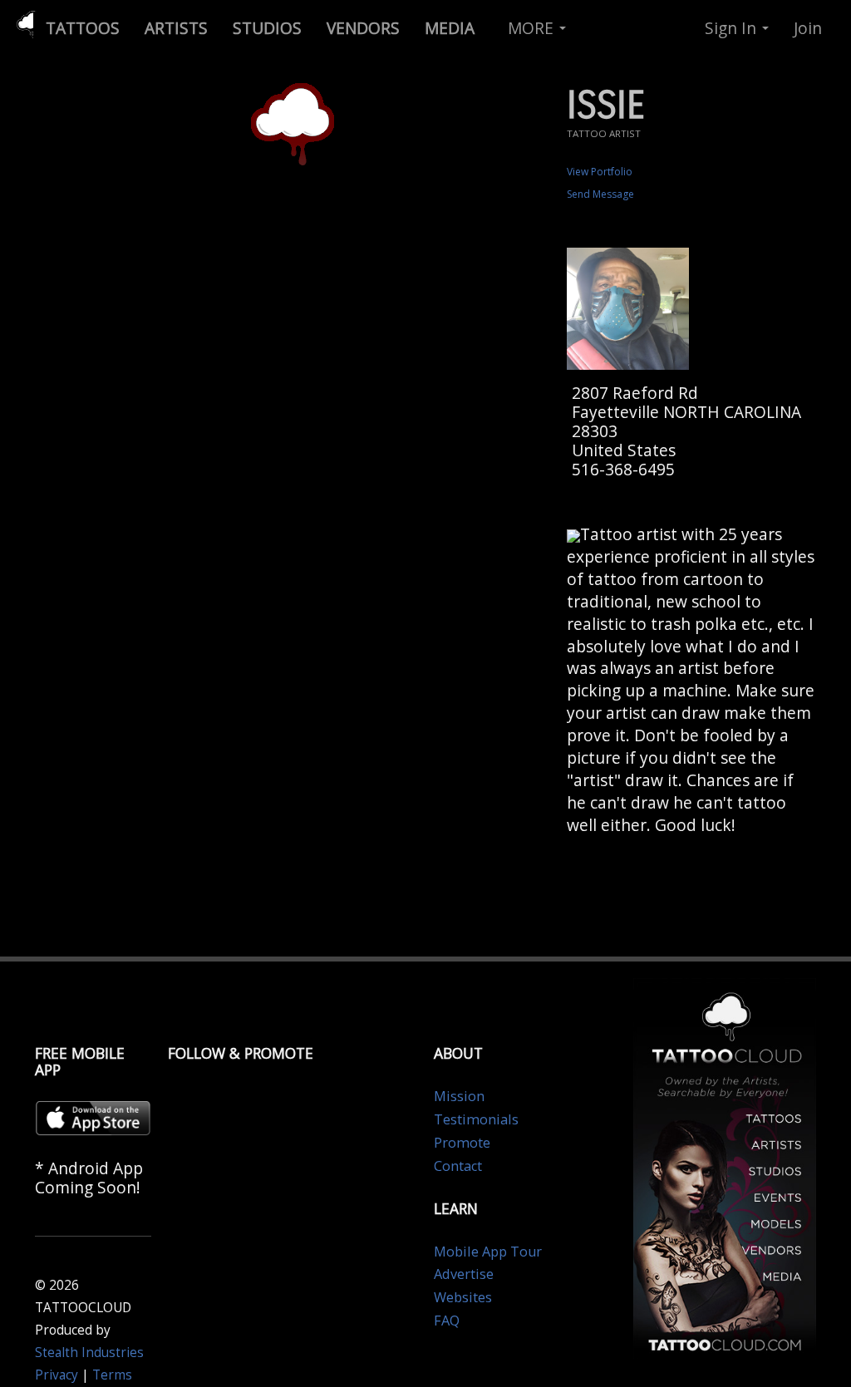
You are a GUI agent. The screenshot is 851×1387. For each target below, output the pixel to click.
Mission (459, 1096)
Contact (458, 1166)
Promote (462, 1143)
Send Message (600, 194)
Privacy (56, 1375)
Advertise (464, 1274)
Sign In (732, 28)
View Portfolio (599, 172)
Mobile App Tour (488, 1251)
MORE (533, 28)
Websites (463, 1297)
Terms (112, 1375)
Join (808, 28)
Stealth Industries (89, 1352)
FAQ (447, 1320)
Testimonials (476, 1119)
